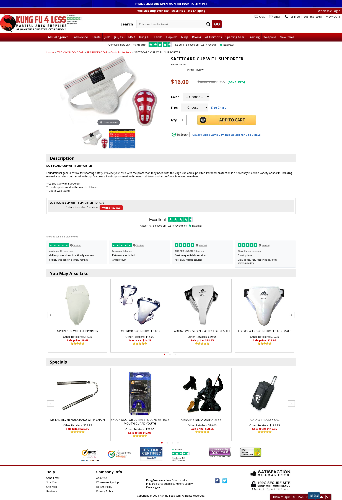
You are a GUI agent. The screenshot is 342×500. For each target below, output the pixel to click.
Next (291, 315)
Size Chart (218, 108)
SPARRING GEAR (97, 52)
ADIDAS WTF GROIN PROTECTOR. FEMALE (202, 331)
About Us (102, 478)
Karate (96, 37)
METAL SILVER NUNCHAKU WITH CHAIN (77, 420)
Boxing (196, 37)
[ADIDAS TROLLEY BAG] (264, 393)
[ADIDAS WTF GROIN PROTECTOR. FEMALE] (202, 305)
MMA (131, 37)
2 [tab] (170, 354)
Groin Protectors (120, 52)
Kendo (158, 37)
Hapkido (171, 37)
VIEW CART (333, 16)
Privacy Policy (104, 491)
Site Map (51, 486)
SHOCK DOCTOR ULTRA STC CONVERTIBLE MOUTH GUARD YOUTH (140, 422)
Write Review (195, 69)
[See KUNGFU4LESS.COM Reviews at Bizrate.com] (151, 453)
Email (277, 16)
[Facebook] (217, 480)
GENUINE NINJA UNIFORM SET (202, 420)
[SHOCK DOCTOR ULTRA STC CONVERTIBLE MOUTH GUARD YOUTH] (140, 393)
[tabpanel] (77, 316)
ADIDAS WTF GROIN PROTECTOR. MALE (264, 331)
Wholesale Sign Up (107, 482)
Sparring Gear (235, 37)
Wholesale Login (329, 11)
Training (254, 37)
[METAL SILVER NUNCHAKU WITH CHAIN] (77, 393)
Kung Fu (144, 37)
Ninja (184, 37)
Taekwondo (80, 37)
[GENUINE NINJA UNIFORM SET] (202, 393)
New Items (287, 37)
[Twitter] (224, 480)
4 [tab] (178, 443)
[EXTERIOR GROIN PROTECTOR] (140, 305)
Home (50, 52)
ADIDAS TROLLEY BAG (264, 420)
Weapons (269, 37)
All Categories (58, 37)
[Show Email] (321, 497)
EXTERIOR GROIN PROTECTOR (140, 331)
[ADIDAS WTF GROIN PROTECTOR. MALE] (264, 305)
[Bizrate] (157, 458)
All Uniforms (213, 37)
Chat (262, 16)
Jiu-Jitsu (119, 37)
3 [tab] (175, 354)
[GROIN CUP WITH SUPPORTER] (77, 305)
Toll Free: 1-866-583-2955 (305, 16)
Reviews (51, 491)
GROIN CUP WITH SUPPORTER (77, 331)
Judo (107, 37)
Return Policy (104, 486)
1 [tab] (164, 354)
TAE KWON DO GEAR (70, 52)
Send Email (52, 478)
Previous (50, 315)
